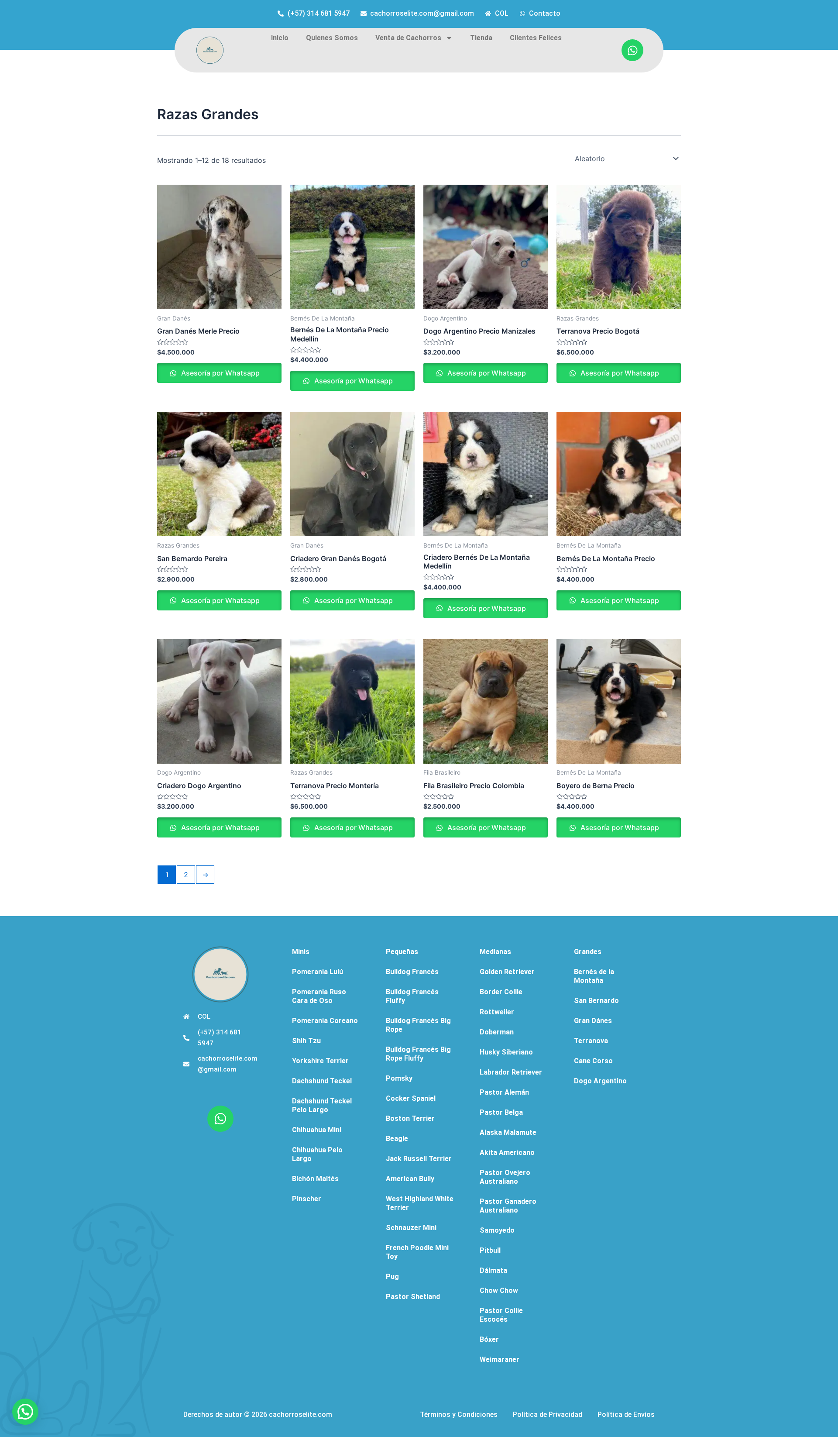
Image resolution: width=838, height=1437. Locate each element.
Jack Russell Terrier (419, 1158)
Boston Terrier (410, 1118)
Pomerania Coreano (325, 1021)
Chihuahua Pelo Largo (317, 1154)
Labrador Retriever (511, 1072)
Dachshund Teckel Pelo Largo (322, 1105)
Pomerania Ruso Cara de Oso (319, 996)
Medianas (495, 952)
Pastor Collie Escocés (501, 1314)
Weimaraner (499, 1359)
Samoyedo (497, 1230)
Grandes (587, 952)
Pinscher (306, 1199)
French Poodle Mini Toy (417, 1252)
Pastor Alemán (504, 1092)
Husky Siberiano (506, 1052)
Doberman (497, 1032)
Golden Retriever (507, 972)
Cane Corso (593, 1061)
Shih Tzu (306, 1041)
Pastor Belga (501, 1112)
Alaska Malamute (508, 1132)
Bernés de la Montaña (594, 976)
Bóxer (489, 1339)
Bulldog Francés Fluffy (412, 996)
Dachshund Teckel (322, 1081)
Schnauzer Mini (411, 1227)
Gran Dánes (593, 1021)
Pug (392, 1276)
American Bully (410, 1179)
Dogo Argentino (600, 1081)
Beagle (397, 1138)
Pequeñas (402, 952)
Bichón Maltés (315, 1179)
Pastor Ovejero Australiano (505, 1176)
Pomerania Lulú (317, 972)
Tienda (481, 38)
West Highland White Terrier (419, 1203)
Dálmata (493, 1270)
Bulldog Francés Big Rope (418, 1025)
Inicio (279, 38)
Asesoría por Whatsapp (219, 373)
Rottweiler (497, 1012)
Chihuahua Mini (316, 1130)
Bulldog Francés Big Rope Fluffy (418, 1053)
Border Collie (501, 992)
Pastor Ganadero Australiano (508, 1205)
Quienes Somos (332, 38)
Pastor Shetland (413, 1296)
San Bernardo (596, 1000)
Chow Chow (499, 1290)
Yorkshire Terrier (320, 1061)
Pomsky (399, 1078)
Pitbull (490, 1250)
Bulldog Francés (412, 972)
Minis (300, 952)
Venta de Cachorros (408, 38)
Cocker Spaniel (411, 1098)
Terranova (591, 1041)
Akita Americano (507, 1152)
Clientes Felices (536, 38)
